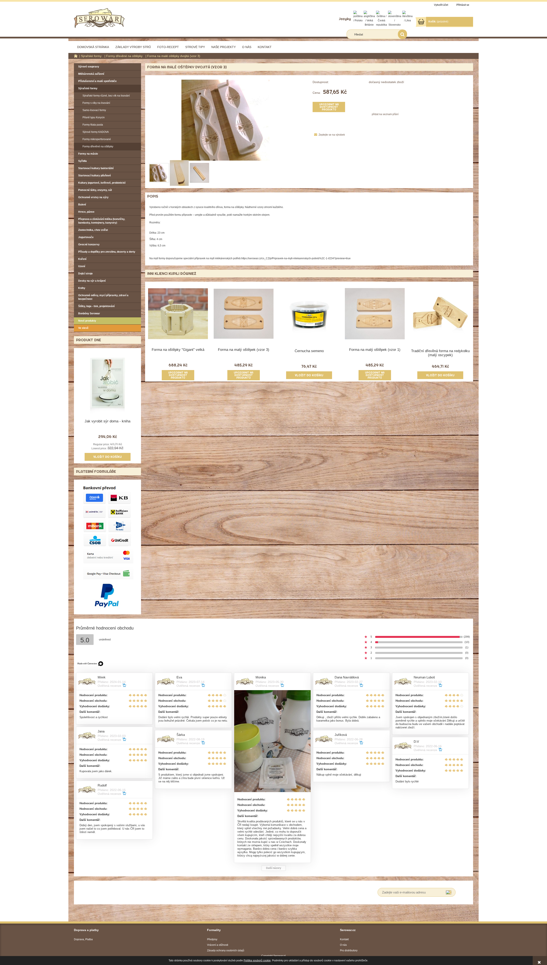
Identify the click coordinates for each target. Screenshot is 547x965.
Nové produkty (87, 320)
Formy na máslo (88, 153)
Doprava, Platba (83, 939)
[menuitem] (93, 47)
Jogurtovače (86, 237)
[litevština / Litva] (407, 16)
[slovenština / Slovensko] (394, 18)
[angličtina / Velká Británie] (369, 18)
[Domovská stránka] (99, 18)
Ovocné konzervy (89, 244)
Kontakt (344, 939)
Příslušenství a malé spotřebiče (97, 81)
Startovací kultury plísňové (94, 175)
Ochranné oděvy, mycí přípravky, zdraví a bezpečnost (103, 297)
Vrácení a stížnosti (217, 944)
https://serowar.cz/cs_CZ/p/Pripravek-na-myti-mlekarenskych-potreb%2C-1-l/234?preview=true (296, 258)
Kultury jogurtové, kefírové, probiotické (102, 182)
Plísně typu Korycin (93, 117)
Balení (82, 204)
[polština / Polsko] (358, 16)
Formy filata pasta (92, 124)
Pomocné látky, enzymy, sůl (95, 190)
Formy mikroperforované (96, 139)
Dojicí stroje (85, 273)
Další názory (273, 868)
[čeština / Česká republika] (381, 18)
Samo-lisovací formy (94, 110)
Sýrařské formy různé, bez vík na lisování (106, 95)
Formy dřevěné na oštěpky (97, 146)
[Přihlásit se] (449, 892)
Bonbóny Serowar (89, 313)
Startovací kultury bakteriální (95, 168)
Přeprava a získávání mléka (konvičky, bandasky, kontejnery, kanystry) (101, 221)
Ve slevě (83, 328)
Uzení (81, 266)
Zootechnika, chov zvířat (93, 229)
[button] (329, 134)
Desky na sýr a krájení (92, 280)
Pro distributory (348, 950)
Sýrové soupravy (88, 66)
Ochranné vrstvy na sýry (93, 197)
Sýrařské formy (87, 88)
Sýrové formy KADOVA (95, 131)
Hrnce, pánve (86, 211)
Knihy (81, 288)
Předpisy (212, 939)
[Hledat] (402, 34)
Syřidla (82, 161)
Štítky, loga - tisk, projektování (96, 306)
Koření (82, 259)
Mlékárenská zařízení (91, 73)
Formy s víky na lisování (96, 102)
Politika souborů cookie (257, 960)
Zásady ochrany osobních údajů (225, 950)
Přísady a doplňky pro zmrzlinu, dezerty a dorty (106, 251)
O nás (343, 944)
